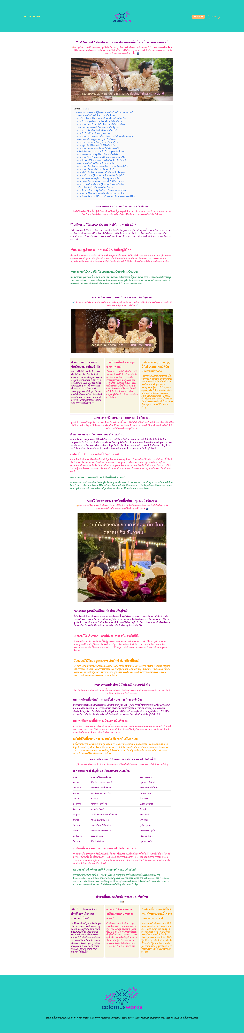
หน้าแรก (27, 16)
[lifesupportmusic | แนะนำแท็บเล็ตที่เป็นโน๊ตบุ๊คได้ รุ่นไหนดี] (122, 16)
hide (86, 109)
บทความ (36, 16)
